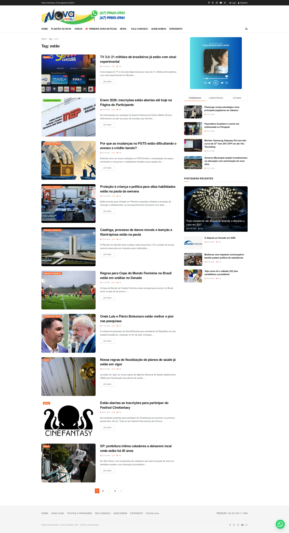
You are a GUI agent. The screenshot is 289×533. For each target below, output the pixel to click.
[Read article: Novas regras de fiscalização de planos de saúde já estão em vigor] (68, 376)
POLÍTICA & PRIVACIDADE (79, 513)
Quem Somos (158, 28)
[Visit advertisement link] (216, 63)
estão (56, 38)
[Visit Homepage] (92, 15)
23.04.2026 (105, 455)
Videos (78, 28)
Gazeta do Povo (52, 144)
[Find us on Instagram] (217, 2)
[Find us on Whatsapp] (225, 2)
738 (119, 109)
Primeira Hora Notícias (103, 28)
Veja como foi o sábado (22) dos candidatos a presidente (221, 272)
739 (119, 66)
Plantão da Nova (61, 28)
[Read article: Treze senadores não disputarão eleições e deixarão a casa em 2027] (216, 209)
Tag (50, 38)
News (123, 28)
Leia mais (108, 81)
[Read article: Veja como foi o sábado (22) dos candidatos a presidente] (193, 276)
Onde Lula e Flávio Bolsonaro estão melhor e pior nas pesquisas (137, 318)
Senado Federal (52, 187)
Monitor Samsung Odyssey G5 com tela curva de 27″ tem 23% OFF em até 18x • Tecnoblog (225, 143)
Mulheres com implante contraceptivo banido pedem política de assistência (224, 256)
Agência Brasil (52, 100)
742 (119, 325)
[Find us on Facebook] (209, 2)
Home (44, 28)
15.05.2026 (105, 282)
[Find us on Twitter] (213, 2)
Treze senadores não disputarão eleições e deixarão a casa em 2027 (215, 222)
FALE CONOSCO (102, 513)
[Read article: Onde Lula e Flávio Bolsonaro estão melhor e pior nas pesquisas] (68, 333)
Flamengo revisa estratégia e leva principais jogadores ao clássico (221, 108)
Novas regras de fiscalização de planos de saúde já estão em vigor (138, 362)
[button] (280, 524)
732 (201, 228)
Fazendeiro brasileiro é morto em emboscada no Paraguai (221, 125)
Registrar (244, 2)
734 (219, 242)
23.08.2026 (192, 228)
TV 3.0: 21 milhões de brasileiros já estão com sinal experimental (138, 59)
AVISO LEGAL (57, 513)
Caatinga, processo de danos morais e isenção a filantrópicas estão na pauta (136, 232)
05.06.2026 (105, 109)
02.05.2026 (105, 369)
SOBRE (44, 513)
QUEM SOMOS (120, 513)
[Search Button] (246, 29)
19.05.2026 (105, 196)
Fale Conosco (139, 28)
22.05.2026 (105, 152)
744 (119, 282)
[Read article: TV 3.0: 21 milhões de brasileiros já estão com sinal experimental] (68, 73)
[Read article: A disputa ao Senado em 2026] (193, 242)
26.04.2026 (105, 412)
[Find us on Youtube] (221, 2)
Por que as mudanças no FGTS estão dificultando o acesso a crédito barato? (138, 145)
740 (119, 239)
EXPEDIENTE (136, 513)
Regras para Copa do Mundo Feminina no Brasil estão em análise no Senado (136, 275)
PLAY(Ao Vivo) (152, 513)
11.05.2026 (105, 325)
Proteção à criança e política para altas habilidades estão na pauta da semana (137, 189)
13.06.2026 (105, 66)
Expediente (175, 28)
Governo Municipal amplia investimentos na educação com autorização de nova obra (225, 161)
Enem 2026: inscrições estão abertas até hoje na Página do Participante (136, 102)
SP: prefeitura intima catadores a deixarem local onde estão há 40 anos (136, 448)
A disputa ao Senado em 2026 (219, 237)
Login (233, 2)
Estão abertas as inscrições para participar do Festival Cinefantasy (134, 405)
